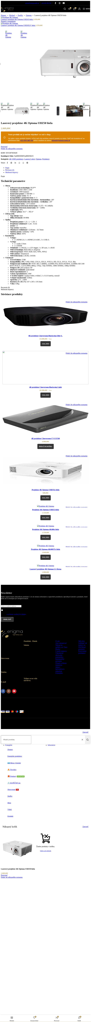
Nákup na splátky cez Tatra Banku (61, 647)
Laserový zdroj (29, 159)
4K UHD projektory (16, 159)
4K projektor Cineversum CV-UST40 (45, 438)
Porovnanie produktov (82, 652)
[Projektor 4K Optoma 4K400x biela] (45, 526)
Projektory (46, 159)
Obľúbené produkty (82, 648)
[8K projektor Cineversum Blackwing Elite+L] (45, 317)
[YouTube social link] (64, 3)
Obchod (12, 15)
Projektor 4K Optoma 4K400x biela (45, 529)
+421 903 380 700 (46, 3)
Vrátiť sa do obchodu (45, 851)
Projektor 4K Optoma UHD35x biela (45, 490)
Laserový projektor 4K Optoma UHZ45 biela (17, 19)
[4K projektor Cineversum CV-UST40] (45, 419)
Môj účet (81, 641)
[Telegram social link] (27, 162)
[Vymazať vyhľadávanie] (83, 739)
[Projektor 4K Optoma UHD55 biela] (45, 506)
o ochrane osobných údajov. (16, 614)
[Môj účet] (79, 9)
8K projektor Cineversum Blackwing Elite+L (45, 336)
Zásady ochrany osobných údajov (61, 665)
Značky (20, 15)
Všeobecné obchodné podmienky (59, 655)
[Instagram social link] (59, 3)
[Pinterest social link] (11, 162)
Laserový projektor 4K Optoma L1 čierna (45, 569)
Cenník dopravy (61, 651)
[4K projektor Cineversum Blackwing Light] (45, 368)
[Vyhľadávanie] (87, 739)
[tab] (7, 168)
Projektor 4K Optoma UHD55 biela (45, 510)
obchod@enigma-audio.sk (32, 3)
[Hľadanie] (65, 9)
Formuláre (59, 673)
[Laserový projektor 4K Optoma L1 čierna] (45, 565)
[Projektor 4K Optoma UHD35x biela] (45, 471)
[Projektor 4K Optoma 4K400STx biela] (45, 546)
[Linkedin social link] (15, 162)
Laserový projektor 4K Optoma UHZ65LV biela (18, 25)
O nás (57, 641)
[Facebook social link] (55, 3)
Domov (3, 15)
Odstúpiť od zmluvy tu (82, 644)
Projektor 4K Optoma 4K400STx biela (45, 549)
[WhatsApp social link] (19, 162)
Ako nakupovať (61, 643)
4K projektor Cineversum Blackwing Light (45, 387)
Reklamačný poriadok (59, 660)
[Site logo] (7, 13)
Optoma (29, 15)
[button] (45, 446)
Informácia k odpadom (59, 670)
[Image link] (12, 639)
